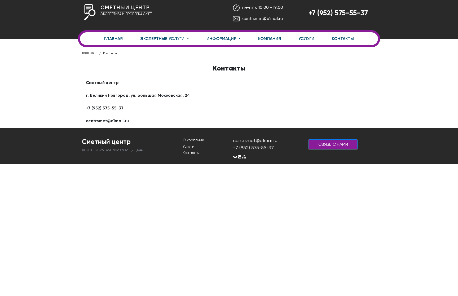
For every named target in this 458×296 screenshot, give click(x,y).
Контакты (110, 53)
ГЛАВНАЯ (113, 38)
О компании (193, 140)
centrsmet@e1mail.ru (262, 18)
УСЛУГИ (306, 38)
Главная (88, 53)
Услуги (188, 146)
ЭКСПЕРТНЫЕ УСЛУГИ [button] (163, 38)
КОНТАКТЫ (343, 38)
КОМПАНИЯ (269, 38)
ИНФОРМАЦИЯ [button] (221, 38)
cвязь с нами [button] (333, 144)
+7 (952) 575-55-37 (338, 12)
